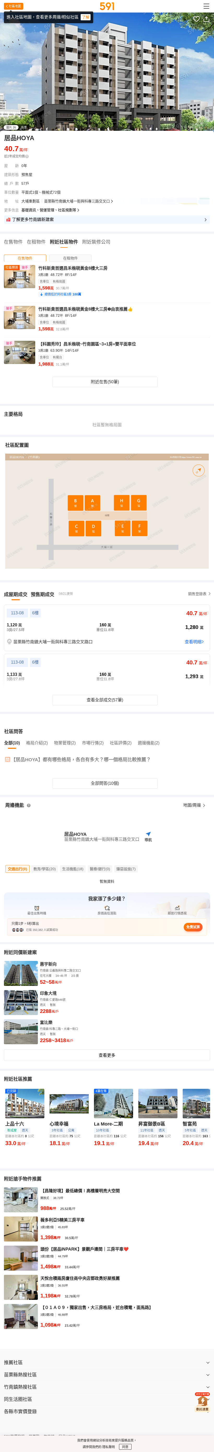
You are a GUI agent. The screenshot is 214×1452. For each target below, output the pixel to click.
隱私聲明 (108, 1447)
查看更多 (107, 1055)
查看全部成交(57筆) (105, 700)
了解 (85, 17)
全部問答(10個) (105, 783)
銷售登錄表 (197, 594)
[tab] (25, 258)
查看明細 (193, 642)
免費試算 (193, 927)
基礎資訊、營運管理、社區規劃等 (48, 210)
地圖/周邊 (192, 805)
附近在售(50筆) (105, 382)
